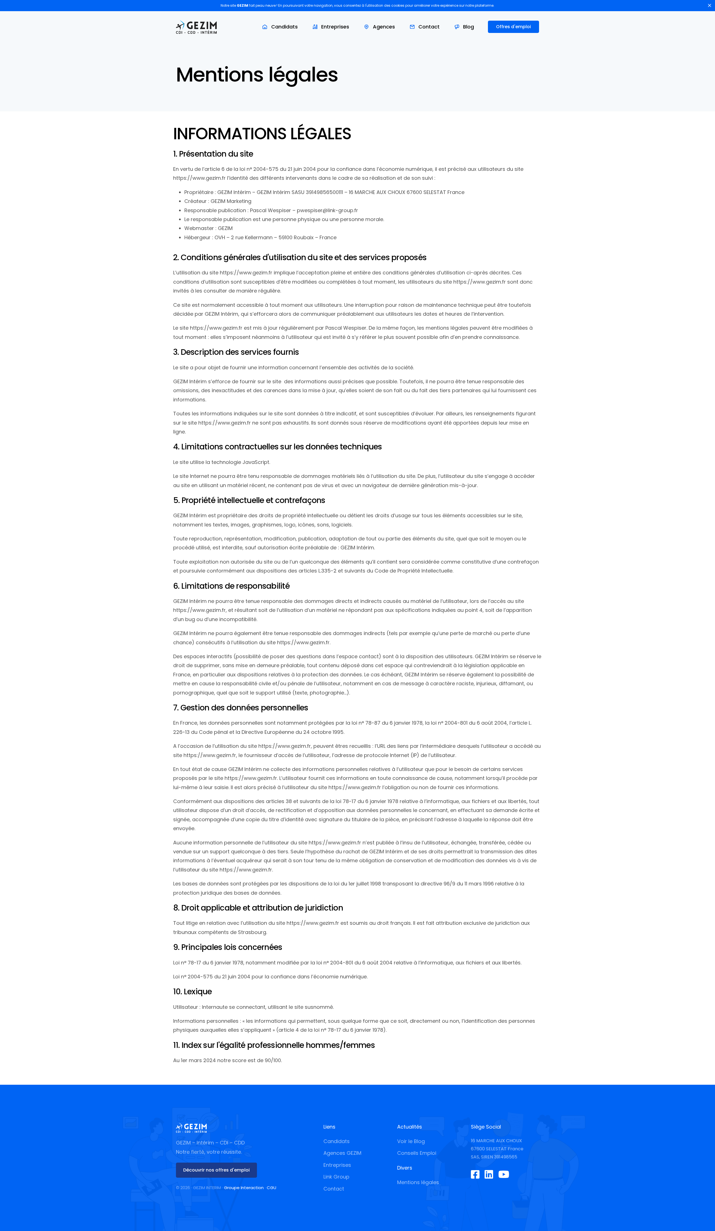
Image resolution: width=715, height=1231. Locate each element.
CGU (271, 1188)
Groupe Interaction (244, 1188)
